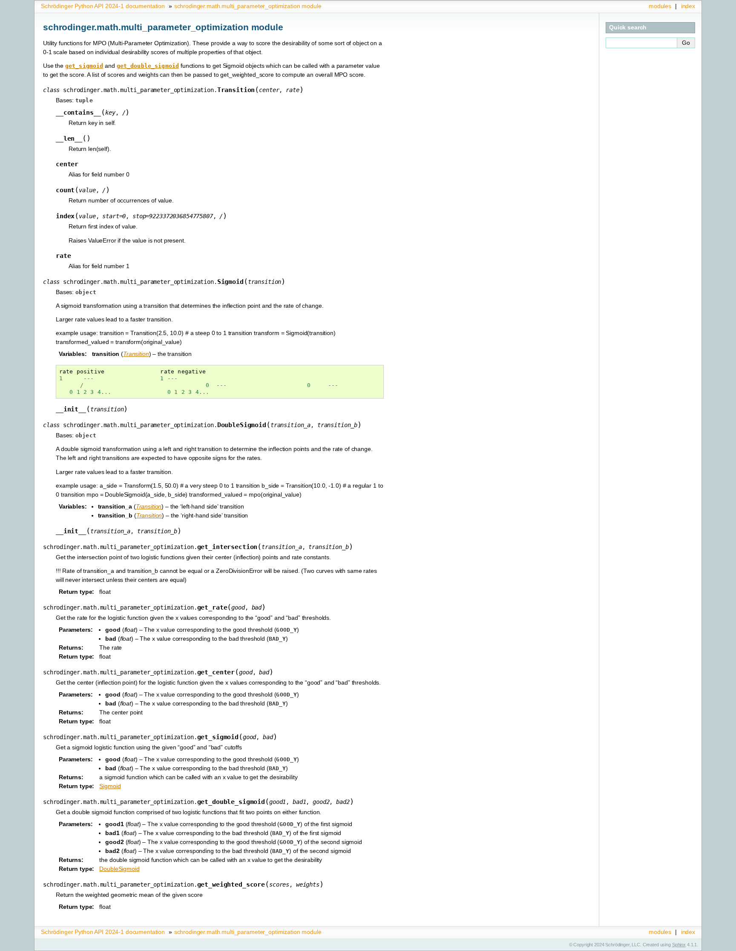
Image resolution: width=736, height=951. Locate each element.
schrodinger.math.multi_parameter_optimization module (248, 6)
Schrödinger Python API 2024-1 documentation (103, 6)
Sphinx (679, 944)
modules (660, 6)
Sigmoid (110, 786)
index (688, 6)
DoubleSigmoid (119, 868)
